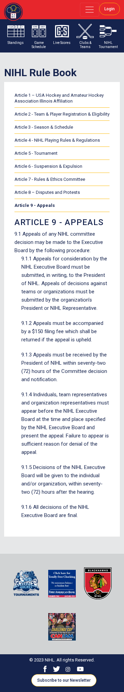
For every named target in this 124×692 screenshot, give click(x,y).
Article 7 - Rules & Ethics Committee (49, 179)
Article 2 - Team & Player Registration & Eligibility (62, 114)
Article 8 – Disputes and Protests (47, 192)
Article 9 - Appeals (34, 205)
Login (109, 9)
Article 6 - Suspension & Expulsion (48, 166)
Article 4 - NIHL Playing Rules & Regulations (57, 140)
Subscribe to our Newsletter (64, 680)
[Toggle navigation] (89, 9)
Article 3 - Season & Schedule (43, 127)
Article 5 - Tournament (36, 153)
